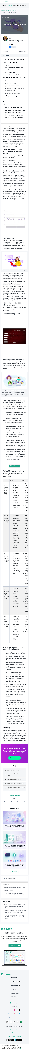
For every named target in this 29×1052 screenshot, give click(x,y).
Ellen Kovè (11, 37)
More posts (14, 871)
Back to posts (15, 795)
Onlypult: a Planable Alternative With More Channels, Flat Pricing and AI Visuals (14, 846)
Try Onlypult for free (14, 945)
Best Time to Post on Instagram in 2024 (15, 887)
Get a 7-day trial (14, 758)
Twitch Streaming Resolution (12, 93)
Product (24, 5)
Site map (14, 1033)
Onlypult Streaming (14, 466)
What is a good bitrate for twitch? (13, 107)
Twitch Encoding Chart (11, 83)
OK (24, 1047)
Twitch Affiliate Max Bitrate (12, 75)
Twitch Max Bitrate (10, 72)
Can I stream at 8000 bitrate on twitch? (15, 110)
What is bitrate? (9, 65)
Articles (9, 5)
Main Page (4, 10)
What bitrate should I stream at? (13, 112)
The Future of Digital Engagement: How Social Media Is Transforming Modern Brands (14, 827)
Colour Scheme (9, 890)
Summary (6, 102)
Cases (19, 5)
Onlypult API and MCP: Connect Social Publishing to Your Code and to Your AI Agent (14, 865)
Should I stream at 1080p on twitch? (14, 115)
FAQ (4, 105)
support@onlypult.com (14, 1036)
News (14, 5)
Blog (9, 10)
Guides (4, 5)
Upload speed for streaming (12, 86)
